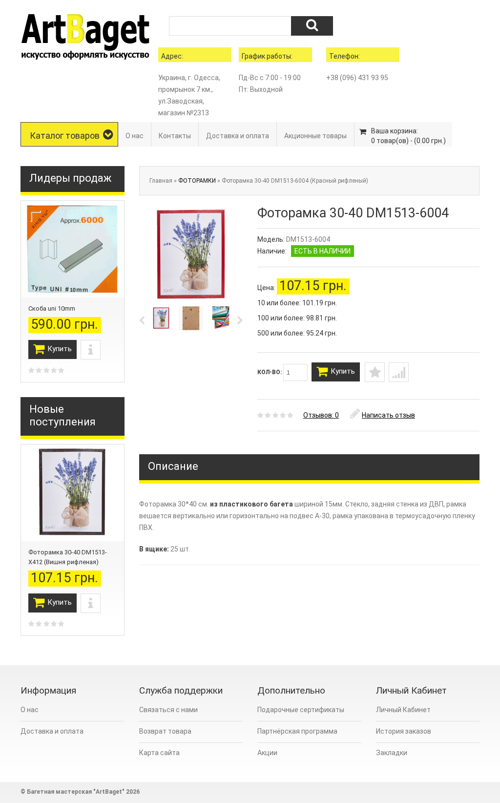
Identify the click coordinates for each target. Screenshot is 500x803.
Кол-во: (270, 372)
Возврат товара (165, 731)
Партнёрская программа (297, 731)
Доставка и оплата (237, 136)
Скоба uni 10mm (51, 308)
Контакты (175, 136)
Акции (267, 753)
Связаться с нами (168, 710)
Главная (160, 180)
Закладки (391, 753)
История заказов (403, 731)
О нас (134, 136)
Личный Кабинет (403, 710)
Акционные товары (315, 136)
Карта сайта (159, 753)
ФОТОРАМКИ (197, 180)
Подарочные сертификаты (300, 710)
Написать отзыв (388, 415)
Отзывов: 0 (321, 415)
